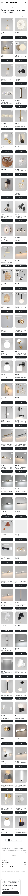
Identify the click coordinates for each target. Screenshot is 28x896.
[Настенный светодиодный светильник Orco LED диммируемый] (7, 321)
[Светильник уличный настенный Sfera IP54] (21, 708)
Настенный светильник (6, 171)
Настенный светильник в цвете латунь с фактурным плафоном (6, 148)
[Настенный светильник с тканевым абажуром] (7, 275)
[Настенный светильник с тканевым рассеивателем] (7, 298)
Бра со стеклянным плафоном (6, 80)
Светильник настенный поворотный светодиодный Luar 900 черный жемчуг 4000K (20, 763)
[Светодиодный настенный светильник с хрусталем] (7, 93)
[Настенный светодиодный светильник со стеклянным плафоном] (21, 70)
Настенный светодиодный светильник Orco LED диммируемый (6, 331)
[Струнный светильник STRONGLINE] (7, 663)
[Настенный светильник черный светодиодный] (21, 412)
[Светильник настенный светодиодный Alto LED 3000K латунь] (21, 595)
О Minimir (4, 860)
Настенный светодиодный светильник (4, 34)
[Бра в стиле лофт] (7, 184)
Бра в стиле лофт (5, 193)
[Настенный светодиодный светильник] (7, 24)
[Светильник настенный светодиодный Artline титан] (21, 435)
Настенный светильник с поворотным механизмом (20, 217)
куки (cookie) (11, 883)
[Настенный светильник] (7, 161)
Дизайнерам (5, 864)
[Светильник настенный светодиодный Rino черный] (21, 503)
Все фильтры (5, 16)
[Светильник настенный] (7, 252)
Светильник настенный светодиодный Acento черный (20, 468)
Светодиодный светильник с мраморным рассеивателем (5, 240)
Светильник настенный (6, 262)
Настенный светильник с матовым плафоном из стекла (20, 377)
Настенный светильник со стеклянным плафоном (6, 217)
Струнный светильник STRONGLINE (6, 673)
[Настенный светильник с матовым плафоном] (21, 116)
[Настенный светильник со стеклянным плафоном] (7, 207)
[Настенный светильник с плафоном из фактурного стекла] (21, 161)
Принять (10, 892)
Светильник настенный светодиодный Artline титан (20, 445)
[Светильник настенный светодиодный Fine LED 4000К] (21, 776)
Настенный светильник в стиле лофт (6, 740)
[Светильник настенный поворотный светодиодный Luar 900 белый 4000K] (21, 572)
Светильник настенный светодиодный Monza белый (20, 491)
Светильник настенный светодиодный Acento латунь (6, 468)
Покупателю (5, 862)
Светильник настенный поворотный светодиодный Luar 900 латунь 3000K (20, 262)
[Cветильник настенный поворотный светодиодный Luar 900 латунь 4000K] (7, 572)
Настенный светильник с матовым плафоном (20, 126)
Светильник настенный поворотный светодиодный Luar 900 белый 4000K (20, 582)
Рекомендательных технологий (10, 885)
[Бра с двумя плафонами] (7, 753)
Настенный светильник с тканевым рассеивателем (6, 308)
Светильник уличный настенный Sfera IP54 (20, 718)
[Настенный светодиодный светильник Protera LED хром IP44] (21, 730)
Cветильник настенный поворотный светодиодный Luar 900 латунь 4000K (7, 582)
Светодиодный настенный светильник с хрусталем (6, 103)
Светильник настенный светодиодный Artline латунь (6, 445)
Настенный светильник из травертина (20, 57)
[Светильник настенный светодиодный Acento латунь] (7, 458)
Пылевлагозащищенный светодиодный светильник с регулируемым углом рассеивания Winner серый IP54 (7, 786)
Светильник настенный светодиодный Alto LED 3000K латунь (20, 605)
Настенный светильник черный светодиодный (20, 422)
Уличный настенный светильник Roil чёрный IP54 (20, 832)
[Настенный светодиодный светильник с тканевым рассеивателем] (21, 24)
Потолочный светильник (4, 354)
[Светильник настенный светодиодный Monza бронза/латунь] (7, 481)
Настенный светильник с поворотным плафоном (6, 718)
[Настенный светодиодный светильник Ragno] (21, 230)
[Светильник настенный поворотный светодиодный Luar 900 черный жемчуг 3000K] (7, 595)
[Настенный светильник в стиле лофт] (7, 730)
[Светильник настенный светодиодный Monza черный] (7, 503)
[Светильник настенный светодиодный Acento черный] (21, 458)
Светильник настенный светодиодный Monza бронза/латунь (6, 491)
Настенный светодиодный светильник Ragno (19, 240)
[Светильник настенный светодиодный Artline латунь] (7, 435)
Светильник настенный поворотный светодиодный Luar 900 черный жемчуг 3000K (7, 605)
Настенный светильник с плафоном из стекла (20, 354)
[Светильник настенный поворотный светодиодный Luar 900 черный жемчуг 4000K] (21, 753)
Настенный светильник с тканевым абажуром (6, 285)
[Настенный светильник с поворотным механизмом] (21, 207)
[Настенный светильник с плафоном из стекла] (21, 344)
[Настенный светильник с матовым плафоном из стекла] (21, 366)
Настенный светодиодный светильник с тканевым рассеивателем (20, 34)
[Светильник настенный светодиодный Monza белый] (21, 481)
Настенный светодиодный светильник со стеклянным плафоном (20, 80)
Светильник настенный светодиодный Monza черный (6, 513)
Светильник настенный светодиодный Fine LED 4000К (20, 786)
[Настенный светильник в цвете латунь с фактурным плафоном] (7, 138)
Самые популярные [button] (21, 16)
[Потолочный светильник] (7, 344)
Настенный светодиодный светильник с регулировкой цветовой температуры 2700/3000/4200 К (21, 103)
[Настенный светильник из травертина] (21, 47)
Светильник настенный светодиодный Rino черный (20, 513)
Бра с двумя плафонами (7, 763)
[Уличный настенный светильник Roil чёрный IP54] (21, 822)
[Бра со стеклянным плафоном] (7, 70)
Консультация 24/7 (7, 866)
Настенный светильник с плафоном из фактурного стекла (20, 171)
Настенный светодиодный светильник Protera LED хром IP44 (20, 740)
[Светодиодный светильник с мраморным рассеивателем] (7, 230)
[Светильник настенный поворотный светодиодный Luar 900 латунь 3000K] (21, 252)
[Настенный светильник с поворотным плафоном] (7, 708)
